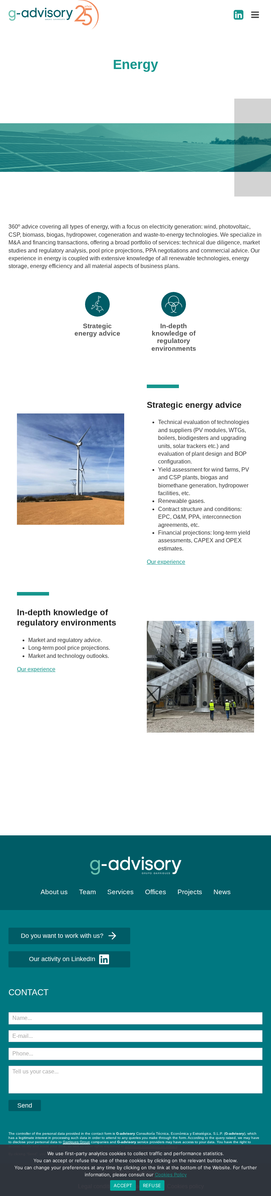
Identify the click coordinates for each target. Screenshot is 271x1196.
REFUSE (152, 1185)
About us (54, 892)
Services (120, 892)
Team (87, 892)
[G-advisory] (53, 15)
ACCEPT (123, 1185)
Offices (155, 892)
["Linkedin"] (238, 15)
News (222, 892)
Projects (189, 892)
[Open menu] (255, 14)
